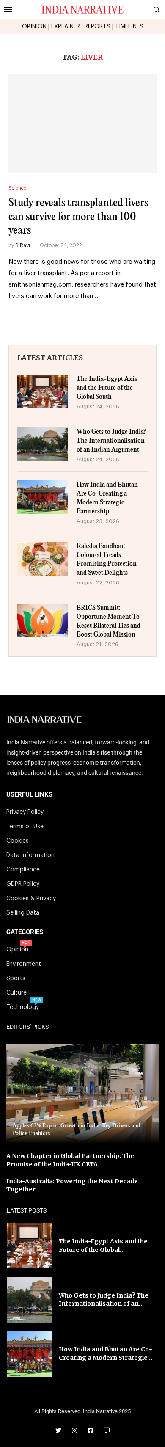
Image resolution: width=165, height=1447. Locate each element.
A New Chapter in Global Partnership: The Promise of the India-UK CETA (70, 1160)
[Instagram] (74, 1430)
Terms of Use (25, 827)
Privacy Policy (25, 812)
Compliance (23, 870)
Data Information (30, 855)
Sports (15, 978)
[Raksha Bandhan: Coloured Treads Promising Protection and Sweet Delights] (42, 559)
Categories (24, 932)
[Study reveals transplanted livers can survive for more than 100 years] (82, 123)
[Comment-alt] (107, 1430)
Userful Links (29, 794)
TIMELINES (129, 27)
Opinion (17, 950)
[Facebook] (90, 1430)
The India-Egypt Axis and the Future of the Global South (107, 388)
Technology (22, 1007)
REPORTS (97, 27)
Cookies (17, 841)
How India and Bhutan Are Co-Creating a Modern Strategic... (105, 1353)
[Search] (156, 10)
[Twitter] (58, 1430)
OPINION (34, 27)
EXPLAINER (65, 27)
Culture (16, 993)
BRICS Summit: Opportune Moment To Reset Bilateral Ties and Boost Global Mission (108, 621)
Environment (23, 964)
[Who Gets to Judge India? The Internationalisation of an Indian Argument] (42, 444)
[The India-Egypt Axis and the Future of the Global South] (42, 391)
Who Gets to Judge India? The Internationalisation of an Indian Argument (111, 441)
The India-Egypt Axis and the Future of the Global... (103, 1246)
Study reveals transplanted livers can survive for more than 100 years (78, 217)
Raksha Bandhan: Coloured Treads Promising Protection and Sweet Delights (107, 559)
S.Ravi (22, 245)
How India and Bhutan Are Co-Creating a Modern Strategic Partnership (107, 498)
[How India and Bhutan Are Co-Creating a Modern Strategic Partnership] (42, 497)
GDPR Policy (22, 884)
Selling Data (22, 913)
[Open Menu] (8, 9)
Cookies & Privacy (31, 898)
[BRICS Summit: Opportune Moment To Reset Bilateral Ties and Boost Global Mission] (42, 620)
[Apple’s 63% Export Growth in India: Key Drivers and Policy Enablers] (82, 1094)
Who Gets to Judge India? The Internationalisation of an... (103, 1300)
